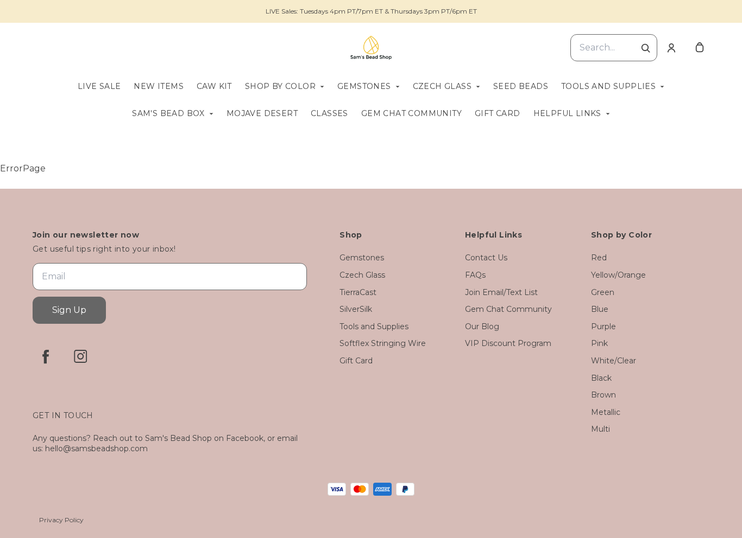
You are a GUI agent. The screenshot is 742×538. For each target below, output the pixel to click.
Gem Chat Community (411, 113)
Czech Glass (442, 86)
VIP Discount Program (508, 343)
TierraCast (357, 292)
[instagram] (80, 356)
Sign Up (69, 310)
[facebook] (46, 356)
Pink (599, 343)
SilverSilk (355, 309)
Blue (599, 309)
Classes (329, 113)
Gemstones (364, 86)
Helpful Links (567, 113)
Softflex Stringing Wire (382, 343)
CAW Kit (214, 86)
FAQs (475, 275)
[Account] (671, 48)
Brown (603, 395)
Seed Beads (520, 86)
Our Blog (482, 326)
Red (599, 257)
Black (601, 378)
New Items (159, 86)
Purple (603, 326)
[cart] (699, 48)
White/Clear (613, 361)
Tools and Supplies (608, 86)
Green (602, 292)
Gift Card (497, 113)
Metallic (605, 412)
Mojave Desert (262, 113)
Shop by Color (280, 86)
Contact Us (486, 257)
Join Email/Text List (501, 292)
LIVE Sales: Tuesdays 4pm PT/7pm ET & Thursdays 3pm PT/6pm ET (371, 11)
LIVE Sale (99, 86)
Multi (600, 429)
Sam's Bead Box (168, 113)
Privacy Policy (61, 520)
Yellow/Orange (618, 275)
